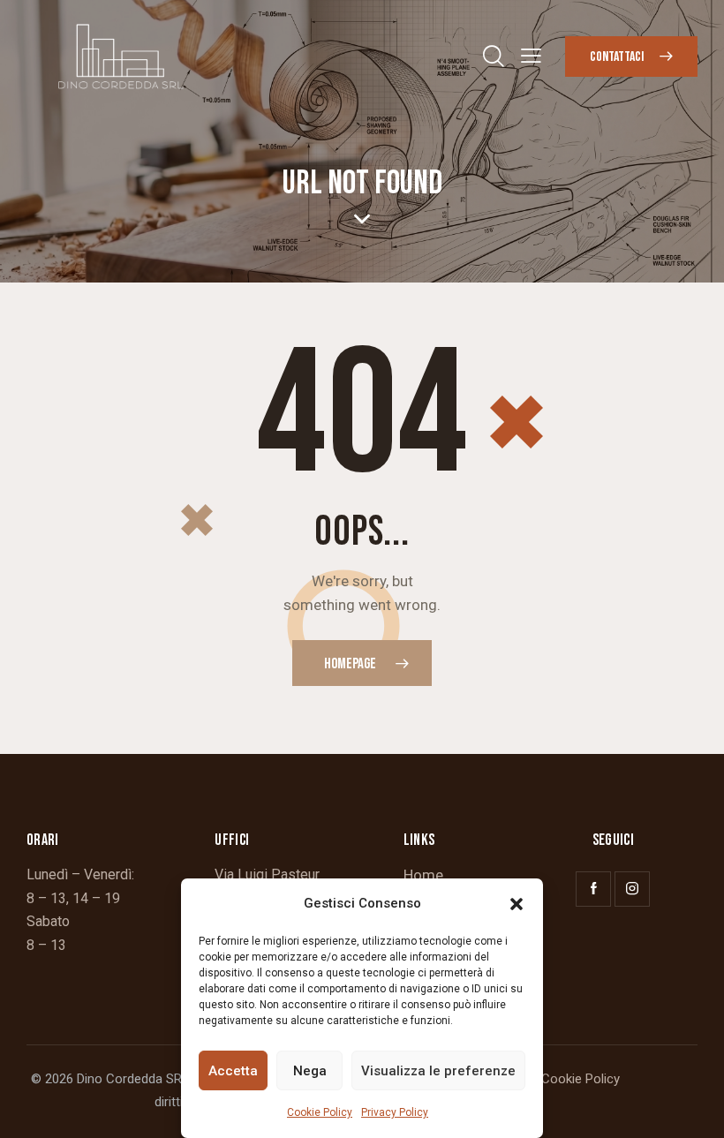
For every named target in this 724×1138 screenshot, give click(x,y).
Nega (310, 1071)
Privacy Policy (394, 1112)
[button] (516, 904)
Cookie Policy (319, 1112)
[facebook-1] (593, 889)
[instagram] (632, 889)
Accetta (233, 1071)
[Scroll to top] (691, 1105)
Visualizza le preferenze (438, 1071)
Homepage (350, 664)
